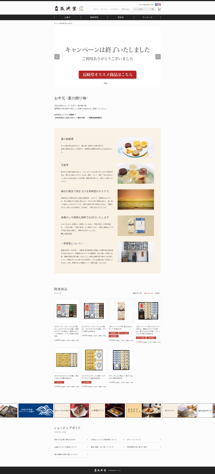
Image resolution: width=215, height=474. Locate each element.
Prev (57, 56)
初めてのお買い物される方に (65, 439)
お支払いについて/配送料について (103, 439)
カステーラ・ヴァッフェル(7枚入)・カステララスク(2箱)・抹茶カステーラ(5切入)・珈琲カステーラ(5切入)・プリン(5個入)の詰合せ (66, 331)
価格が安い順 (137, 293)
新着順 (157, 293)
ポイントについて (134, 439)
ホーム (56, 23)
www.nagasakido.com (146, 4)
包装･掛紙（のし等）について (102, 447)
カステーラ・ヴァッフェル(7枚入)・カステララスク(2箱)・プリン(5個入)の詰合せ (94, 329)
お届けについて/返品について (65, 447)
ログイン (96, 9)
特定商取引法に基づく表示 (137, 447)
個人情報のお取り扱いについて (66, 454)
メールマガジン (114, 9)
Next (158, 56)
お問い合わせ (125, 9)
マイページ (104, 9)
